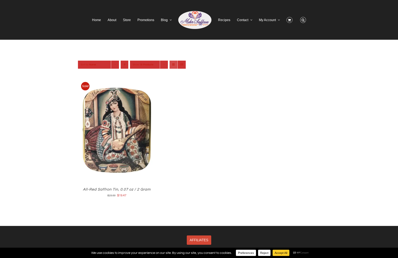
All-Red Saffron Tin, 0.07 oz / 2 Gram (117, 189)
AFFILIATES (199, 240)
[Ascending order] (124, 64)
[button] (288, 20)
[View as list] (182, 65)
